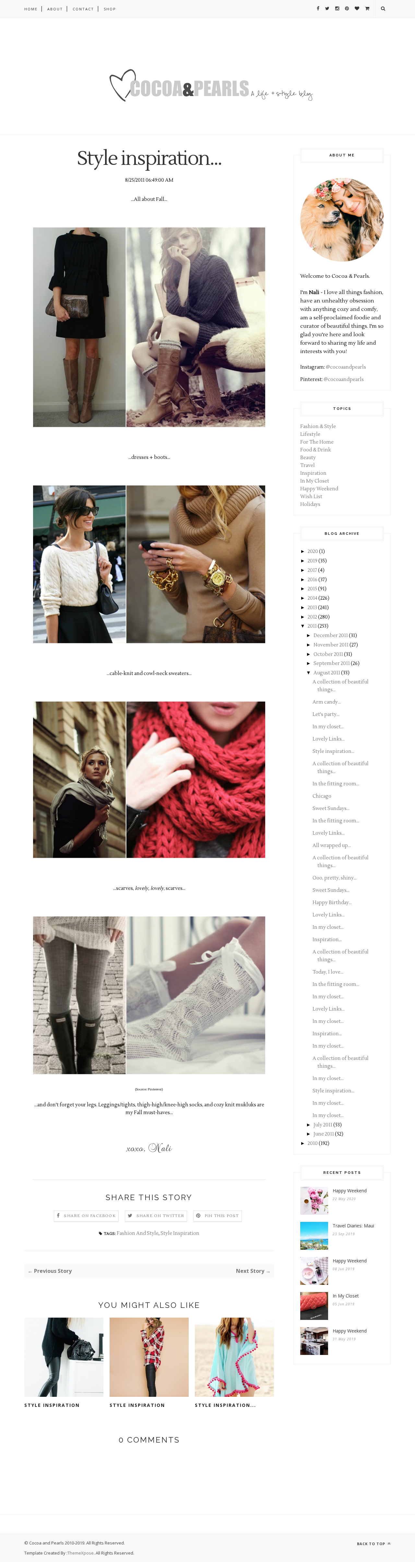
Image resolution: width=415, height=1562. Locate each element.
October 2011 (328, 654)
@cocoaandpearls (346, 367)
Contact (83, 8)
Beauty (308, 458)
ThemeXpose (80, 1553)
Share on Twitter (160, 1215)
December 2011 (331, 636)
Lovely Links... (329, 739)
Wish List (311, 497)
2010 (313, 1143)
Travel (307, 465)
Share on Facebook (89, 1215)
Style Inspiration (179, 1233)
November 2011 (331, 645)
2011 (312, 626)
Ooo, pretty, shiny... (335, 878)
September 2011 (332, 663)
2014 (312, 598)
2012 (312, 617)
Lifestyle (310, 434)
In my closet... (328, 727)
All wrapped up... (332, 845)
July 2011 (323, 1125)
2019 (312, 561)
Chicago (322, 796)
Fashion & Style (318, 427)
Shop (110, 8)
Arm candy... (327, 702)
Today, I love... (328, 972)
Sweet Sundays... (331, 809)
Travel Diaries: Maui (353, 1226)
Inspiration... (327, 940)
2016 (312, 580)
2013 (312, 608)
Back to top (371, 1543)
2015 (312, 589)
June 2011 (324, 1134)
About (55, 8)
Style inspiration (52, 1405)
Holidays (310, 504)
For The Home (317, 442)
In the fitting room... (336, 784)
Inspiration (313, 473)
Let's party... (326, 714)
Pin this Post (222, 1215)
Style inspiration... (225, 1405)
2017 (312, 570)
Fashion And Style (138, 1233)
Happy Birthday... (332, 903)
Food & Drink (315, 450)
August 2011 (327, 673)
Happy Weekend (319, 489)
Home (31, 8)
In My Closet (314, 481)
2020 (313, 551)
